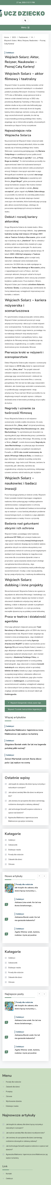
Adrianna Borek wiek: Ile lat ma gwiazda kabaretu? (27, 919)
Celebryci (10, 53)
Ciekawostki (12, 845)
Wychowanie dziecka (14, 1101)
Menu (24, 27)
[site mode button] (25, 20)
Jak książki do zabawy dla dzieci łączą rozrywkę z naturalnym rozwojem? (26, 786)
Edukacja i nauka (14, 850)
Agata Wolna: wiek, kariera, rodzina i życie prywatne (27, 933)
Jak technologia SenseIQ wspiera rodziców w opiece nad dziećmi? (25, 811)
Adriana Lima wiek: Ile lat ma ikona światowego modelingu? (28, 904)
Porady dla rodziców (15, 854)
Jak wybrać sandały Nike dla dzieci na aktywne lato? (25, 794)
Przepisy (9, 1091)
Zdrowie (11, 864)
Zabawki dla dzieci (15, 859)
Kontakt (9, 1174)
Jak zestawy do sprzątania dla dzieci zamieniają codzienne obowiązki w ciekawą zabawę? (26, 802)
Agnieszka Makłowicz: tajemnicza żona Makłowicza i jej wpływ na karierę (23, 819)
